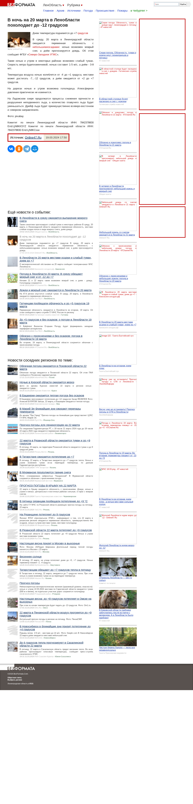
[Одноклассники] (19, 148)
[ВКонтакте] (11, 148)
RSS (31, 684)
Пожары (122, 10)
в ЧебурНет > (139, 10)
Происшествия (105, 10)
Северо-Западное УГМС (42, 54)
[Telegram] (26, 148)
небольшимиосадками (46, 47)
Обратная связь (15, 678)
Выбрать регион (15, 680)
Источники (74, 10)
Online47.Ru (33, 137)
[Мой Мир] (34, 148)
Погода (88, 10)
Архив (60, 10)
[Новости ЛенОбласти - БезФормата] (18, 4)
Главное (48, 10)
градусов (83, 33)
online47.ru (17, 49)
